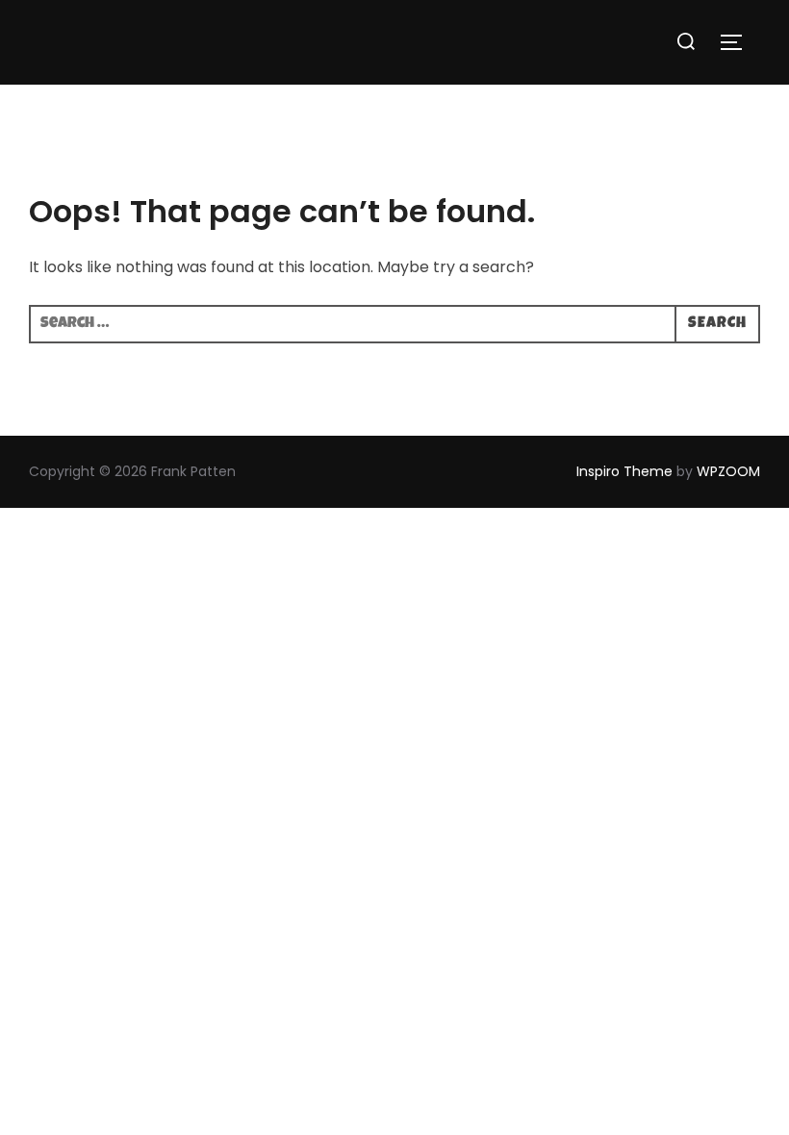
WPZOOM (728, 471)
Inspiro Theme (624, 471)
